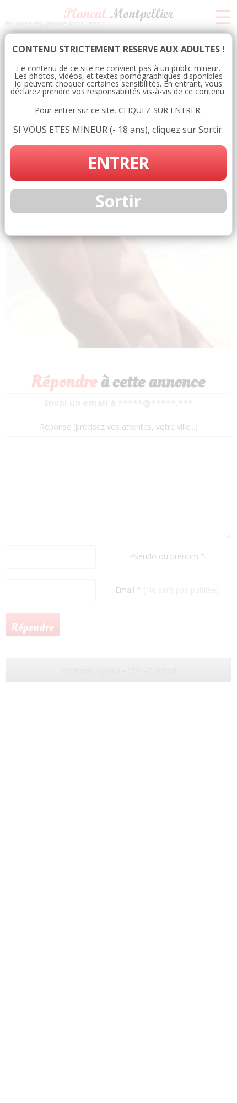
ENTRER (118, 163)
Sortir (118, 201)
